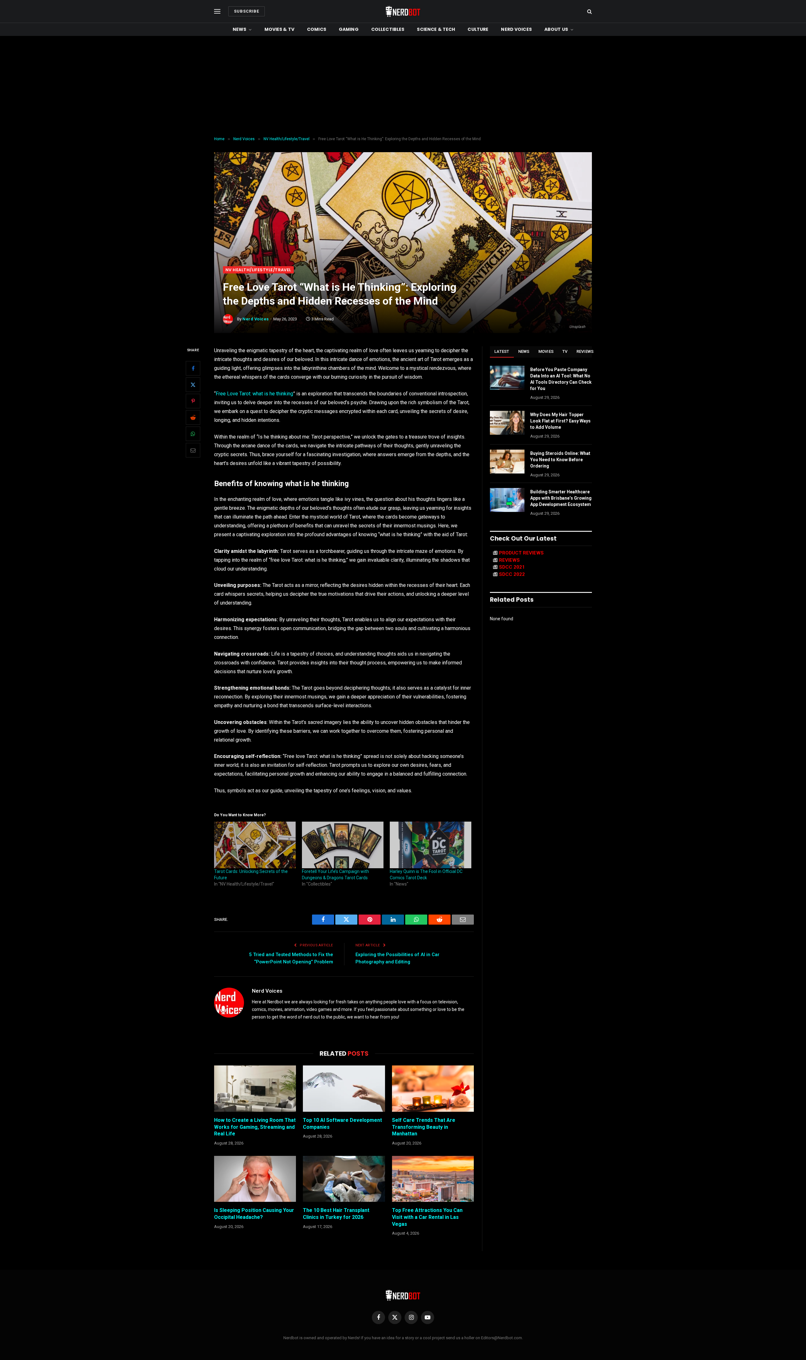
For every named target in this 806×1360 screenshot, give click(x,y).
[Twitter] (193, 384)
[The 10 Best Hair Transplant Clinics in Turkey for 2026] (344, 1179)
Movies (546, 351)
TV (565, 351)
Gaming (349, 29)
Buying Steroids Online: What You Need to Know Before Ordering (560, 459)
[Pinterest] (193, 401)
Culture (478, 29)
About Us (556, 29)
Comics (316, 29)
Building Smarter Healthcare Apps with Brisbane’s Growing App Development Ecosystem (561, 498)
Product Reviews (521, 553)
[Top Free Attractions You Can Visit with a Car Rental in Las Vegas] (433, 1179)
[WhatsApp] (193, 434)
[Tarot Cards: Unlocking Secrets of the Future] (255, 845)
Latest (501, 351)
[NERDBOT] (403, 11)
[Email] (193, 450)
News (240, 29)
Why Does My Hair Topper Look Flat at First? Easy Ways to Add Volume (560, 421)
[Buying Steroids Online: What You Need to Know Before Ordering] (507, 461)
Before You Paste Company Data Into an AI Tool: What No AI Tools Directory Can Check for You (561, 379)
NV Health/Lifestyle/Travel (258, 270)
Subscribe (246, 11)
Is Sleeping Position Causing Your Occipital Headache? (254, 1213)
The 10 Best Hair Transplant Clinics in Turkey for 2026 (336, 1213)
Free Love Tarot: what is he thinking (254, 394)
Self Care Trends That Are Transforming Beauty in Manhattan (423, 1127)
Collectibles (388, 29)
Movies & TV (279, 29)
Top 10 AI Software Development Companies (342, 1123)
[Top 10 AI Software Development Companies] (344, 1088)
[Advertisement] (403, 86)
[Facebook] (193, 368)
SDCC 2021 (512, 567)
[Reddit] (193, 417)
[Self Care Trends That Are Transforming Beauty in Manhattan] (433, 1088)
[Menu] (217, 11)
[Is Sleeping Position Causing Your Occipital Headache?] (255, 1179)
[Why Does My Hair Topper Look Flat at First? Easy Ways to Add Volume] (507, 423)
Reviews (585, 351)
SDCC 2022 (512, 574)
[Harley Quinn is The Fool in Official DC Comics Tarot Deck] (430, 845)
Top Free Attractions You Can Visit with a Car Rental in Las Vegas (427, 1217)
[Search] (589, 11)
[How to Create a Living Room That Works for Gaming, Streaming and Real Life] (255, 1088)
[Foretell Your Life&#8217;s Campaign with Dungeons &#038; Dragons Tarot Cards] (342, 845)
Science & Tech (436, 29)
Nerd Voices (516, 29)
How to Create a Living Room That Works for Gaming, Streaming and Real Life (255, 1127)
